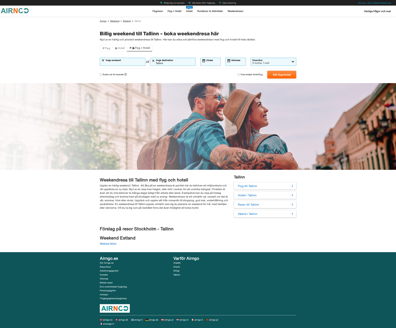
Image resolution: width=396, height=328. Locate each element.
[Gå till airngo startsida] (15, 10)
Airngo (103, 21)
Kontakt (104, 275)
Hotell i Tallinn (247, 195)
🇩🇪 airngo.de (152, 320)
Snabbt (177, 263)
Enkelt (176, 267)
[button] (106, 48)
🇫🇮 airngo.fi (137, 320)
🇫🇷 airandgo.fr (107, 324)
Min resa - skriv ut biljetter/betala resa (374, 3)
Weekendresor (235, 11)
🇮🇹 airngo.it (197, 320)
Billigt (176, 271)
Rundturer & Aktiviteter (210, 11)
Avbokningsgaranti (109, 271)
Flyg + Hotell (174, 11)
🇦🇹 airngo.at (167, 320)
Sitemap (104, 279)
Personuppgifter (108, 290)
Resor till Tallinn (248, 204)
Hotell (189, 11)
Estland (127, 21)
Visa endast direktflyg (251, 74)
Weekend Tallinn (108, 243)
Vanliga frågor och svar (377, 11)
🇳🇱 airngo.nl (182, 320)
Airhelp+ (104, 294)
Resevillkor (105, 267)
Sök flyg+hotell (282, 74)
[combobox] (124, 63)
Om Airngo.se (107, 263)
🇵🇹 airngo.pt (212, 320)
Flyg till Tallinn (247, 186)
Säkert (176, 275)
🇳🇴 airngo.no (106, 320)
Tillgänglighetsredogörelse (113, 298)
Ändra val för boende (113, 74)
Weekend (114, 21)
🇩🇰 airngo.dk (121, 320)
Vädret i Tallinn (247, 213)
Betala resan (106, 283)
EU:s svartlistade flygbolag (113, 287)
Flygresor (158, 11)
